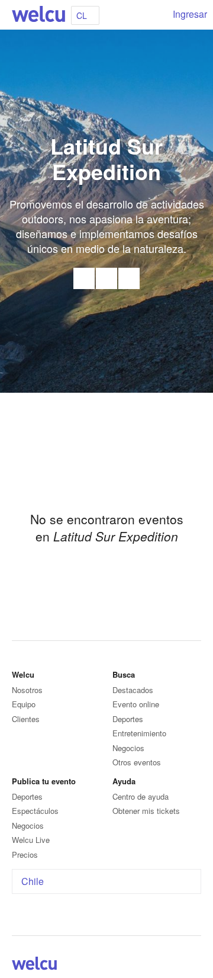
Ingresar (190, 14)
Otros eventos (136, 762)
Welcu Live (31, 839)
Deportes (127, 718)
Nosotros (27, 689)
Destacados (132, 689)
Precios (25, 854)
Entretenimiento (139, 733)
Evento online (135, 704)
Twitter (129, 278)
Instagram (194, 965)
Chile (32, 881)
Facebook (106, 278)
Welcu (38, 15)
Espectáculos (35, 810)
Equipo (24, 704)
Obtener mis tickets (146, 810)
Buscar (155, 15)
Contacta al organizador (84, 278)
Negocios (128, 747)
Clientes (26, 718)
